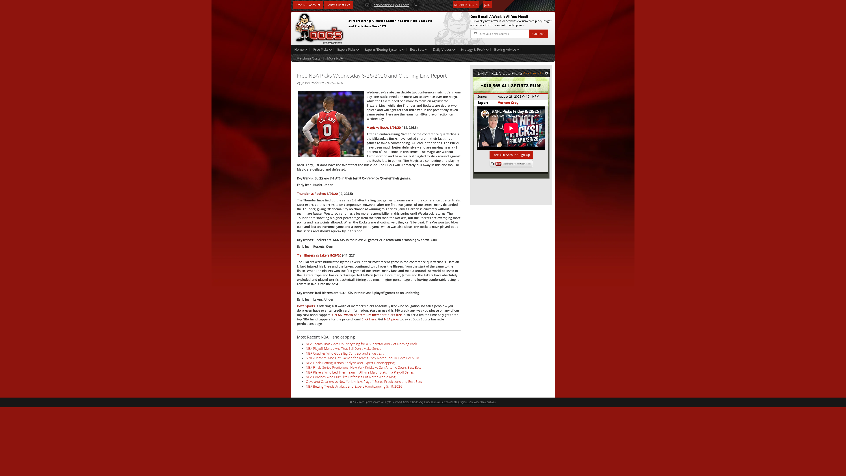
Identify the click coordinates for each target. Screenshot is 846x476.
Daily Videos (442, 49)
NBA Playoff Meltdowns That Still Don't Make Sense (343, 348)
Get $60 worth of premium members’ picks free (367, 315)
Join (487, 5)
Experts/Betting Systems (382, 49)
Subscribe (538, 34)
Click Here (369, 319)
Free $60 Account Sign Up (511, 155)
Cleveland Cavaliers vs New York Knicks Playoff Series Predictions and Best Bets (364, 381)
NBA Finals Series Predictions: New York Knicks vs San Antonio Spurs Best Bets (363, 367)
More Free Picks (533, 73)
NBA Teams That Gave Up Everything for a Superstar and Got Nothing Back (361, 344)
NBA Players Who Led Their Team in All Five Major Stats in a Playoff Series (360, 372)
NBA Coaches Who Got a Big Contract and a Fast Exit (345, 353)
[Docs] (319, 27)
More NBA (335, 58)
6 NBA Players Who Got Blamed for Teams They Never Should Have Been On (362, 358)
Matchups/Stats (308, 58)
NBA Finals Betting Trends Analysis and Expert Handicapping (350, 363)
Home (299, 49)
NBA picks (391, 319)
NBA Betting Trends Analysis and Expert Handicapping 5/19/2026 (354, 386)
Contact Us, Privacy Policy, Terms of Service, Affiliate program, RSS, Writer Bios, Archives (449, 401)
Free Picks (320, 49)
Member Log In (466, 5)
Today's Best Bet (338, 5)
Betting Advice (505, 49)
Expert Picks (346, 49)
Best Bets (417, 49)
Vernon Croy (508, 102)
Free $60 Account (308, 5)
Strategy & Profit (472, 49)
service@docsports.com (391, 5)
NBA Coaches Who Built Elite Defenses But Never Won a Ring (350, 377)
